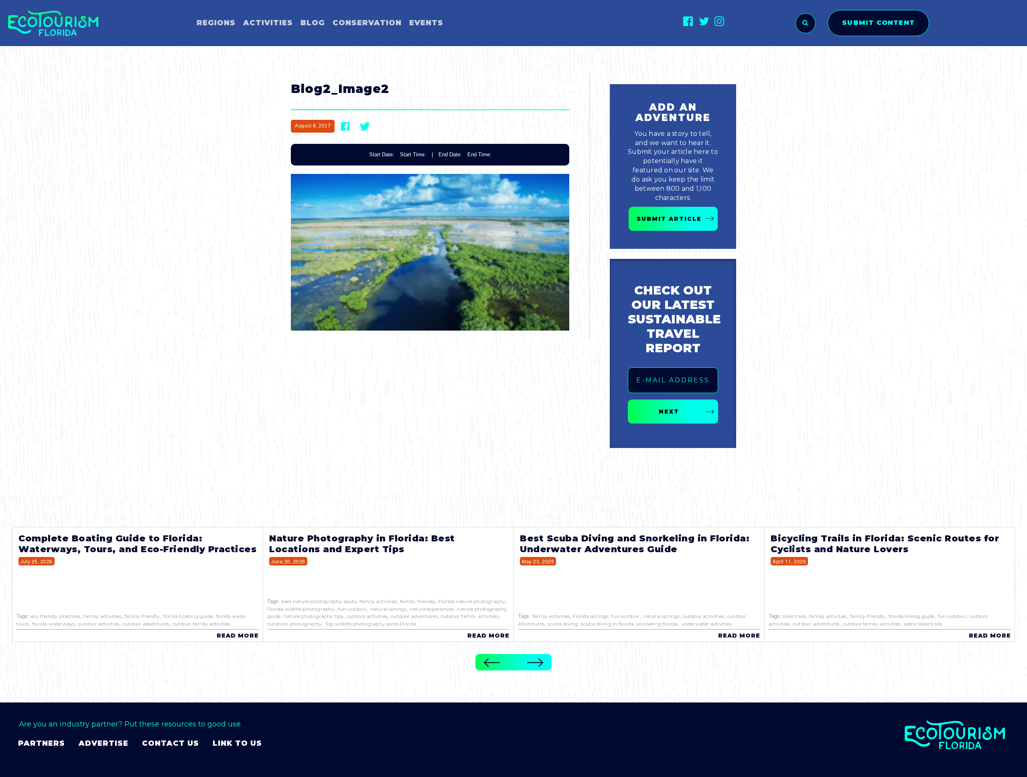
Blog (312, 22)
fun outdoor (352, 609)
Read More (238, 635)
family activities (102, 616)
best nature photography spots (319, 601)
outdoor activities (98, 624)
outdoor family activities (201, 624)
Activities (268, 22)
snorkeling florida (657, 624)
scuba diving (563, 624)
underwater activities (706, 624)
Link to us (237, 743)
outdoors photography (294, 624)
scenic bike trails (923, 624)
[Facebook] (688, 21)
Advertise (103, 743)
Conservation (367, 22)
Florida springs (590, 616)
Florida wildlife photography (301, 609)
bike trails (794, 616)
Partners (41, 743)
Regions (216, 22)
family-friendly (142, 616)
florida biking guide (912, 616)
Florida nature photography (471, 601)
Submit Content (878, 22)
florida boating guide (188, 616)
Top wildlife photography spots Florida (370, 624)
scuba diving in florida (607, 624)
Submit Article (669, 218)
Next (669, 411)
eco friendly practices (55, 616)
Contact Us (170, 743)
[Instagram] (719, 21)
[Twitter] (704, 21)
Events (426, 22)
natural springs (388, 609)
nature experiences (432, 609)
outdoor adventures (145, 624)
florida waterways (53, 624)
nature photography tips (313, 616)
